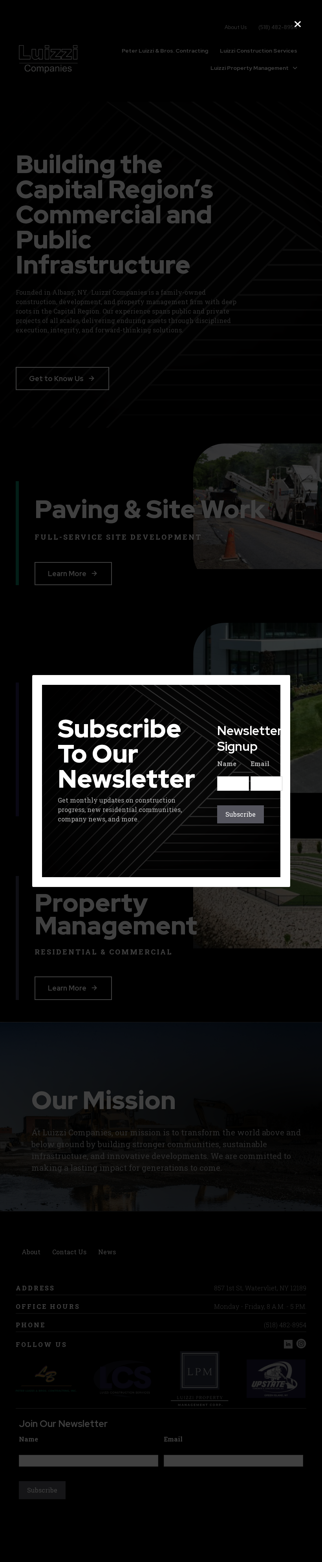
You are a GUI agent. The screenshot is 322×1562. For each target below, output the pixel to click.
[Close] (297, 24)
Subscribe (240, 814)
